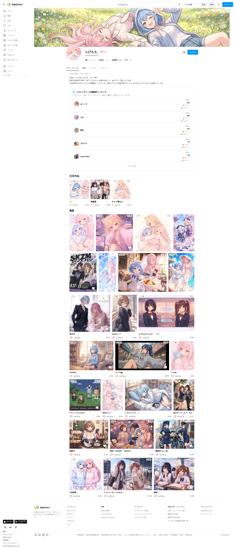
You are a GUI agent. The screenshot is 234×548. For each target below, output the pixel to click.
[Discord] (39, 534)
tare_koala (84, 156)
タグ (69, 524)
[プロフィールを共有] (184, 52)
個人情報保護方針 (92, 535)
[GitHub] (47, 534)
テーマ (70, 517)
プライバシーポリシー (10, 543)
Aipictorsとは (206, 510)
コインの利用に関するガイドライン (137, 535)
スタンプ (103, 68)
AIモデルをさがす (108, 517)
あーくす (83, 104)
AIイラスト (72, 510)
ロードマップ (206, 514)
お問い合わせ (7, 537)
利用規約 (6, 540)
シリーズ (93, 68)
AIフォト (71, 514)
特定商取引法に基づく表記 (111, 535)
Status (181, 535)
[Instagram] (43, 534)
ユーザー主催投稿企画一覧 (178, 521)
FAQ (154, 535)
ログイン (227, 4)
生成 (203, 4)
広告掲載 (174, 535)
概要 (4, 531)
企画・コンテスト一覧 (176, 510)
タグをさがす (106, 514)
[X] (35, 534)
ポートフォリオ (72, 68)
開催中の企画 (173, 514)
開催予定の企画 (174, 517)
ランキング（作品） (142, 510)
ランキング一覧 (140, 517)
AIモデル (71, 521)
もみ (82, 117)
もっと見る (132, 166)
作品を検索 (105, 510)
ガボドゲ (83, 143)
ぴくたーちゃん (8, 534)
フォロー (192, 52)
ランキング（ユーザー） (143, 514)
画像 (84, 68)
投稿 (212, 4)
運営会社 (188, 535)
